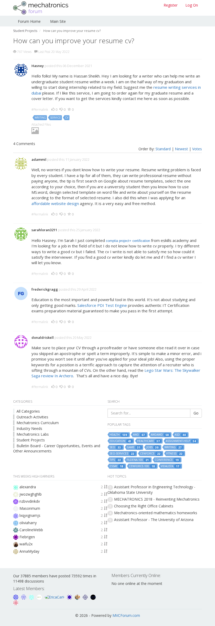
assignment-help (181, 441)
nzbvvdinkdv (29, 501)
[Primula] (16, 596)
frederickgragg (44, 289)
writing (40, 117)
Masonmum (29, 508)
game (133, 447)
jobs (152, 447)
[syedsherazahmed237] (78, 596)
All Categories (28, 411)
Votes (197, 148)
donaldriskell (42, 337)
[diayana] (70, 596)
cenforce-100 (142, 466)
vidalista (170, 466)
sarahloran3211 (44, 230)
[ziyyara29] (24, 596)
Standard (163, 148)
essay (116, 466)
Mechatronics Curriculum (38, 422)
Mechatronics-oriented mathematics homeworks (155, 512)
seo (115, 447)
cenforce (150, 454)
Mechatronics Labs (33, 434)
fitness (174, 454)
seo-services (122, 454)
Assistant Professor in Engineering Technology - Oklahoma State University (151, 489)
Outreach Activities (32, 416)
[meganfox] (86, 596)
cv (66, 117)
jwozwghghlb (30, 494)
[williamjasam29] (40, 596)
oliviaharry (28, 522)
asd (180, 435)
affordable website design (55, 203)
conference (167, 460)
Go (196, 413)
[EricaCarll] (55, 596)
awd (139, 435)
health (118, 435)
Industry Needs (29, 428)
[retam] (32, 596)
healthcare (148, 441)
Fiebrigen (27, 536)
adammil (38, 159)
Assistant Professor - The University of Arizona (154, 519)
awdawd (160, 435)
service (55, 117)
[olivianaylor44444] (15, 602)
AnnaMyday (29, 551)
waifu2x (26, 543)
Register (171, 5)
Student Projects (31, 439)
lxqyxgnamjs (29, 515)
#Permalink (39, 109)
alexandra (27, 486)
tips (115, 460)
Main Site (58, 21)
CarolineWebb (31, 529)
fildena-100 (138, 460)
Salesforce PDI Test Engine (102, 305)
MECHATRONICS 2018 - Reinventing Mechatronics (157, 499)
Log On (191, 5)
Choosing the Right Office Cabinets (143, 505)
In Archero (64, 375)
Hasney (37, 65)
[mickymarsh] (93, 596)
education (120, 441)
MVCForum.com (126, 615)
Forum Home (29, 21)
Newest (181, 148)
